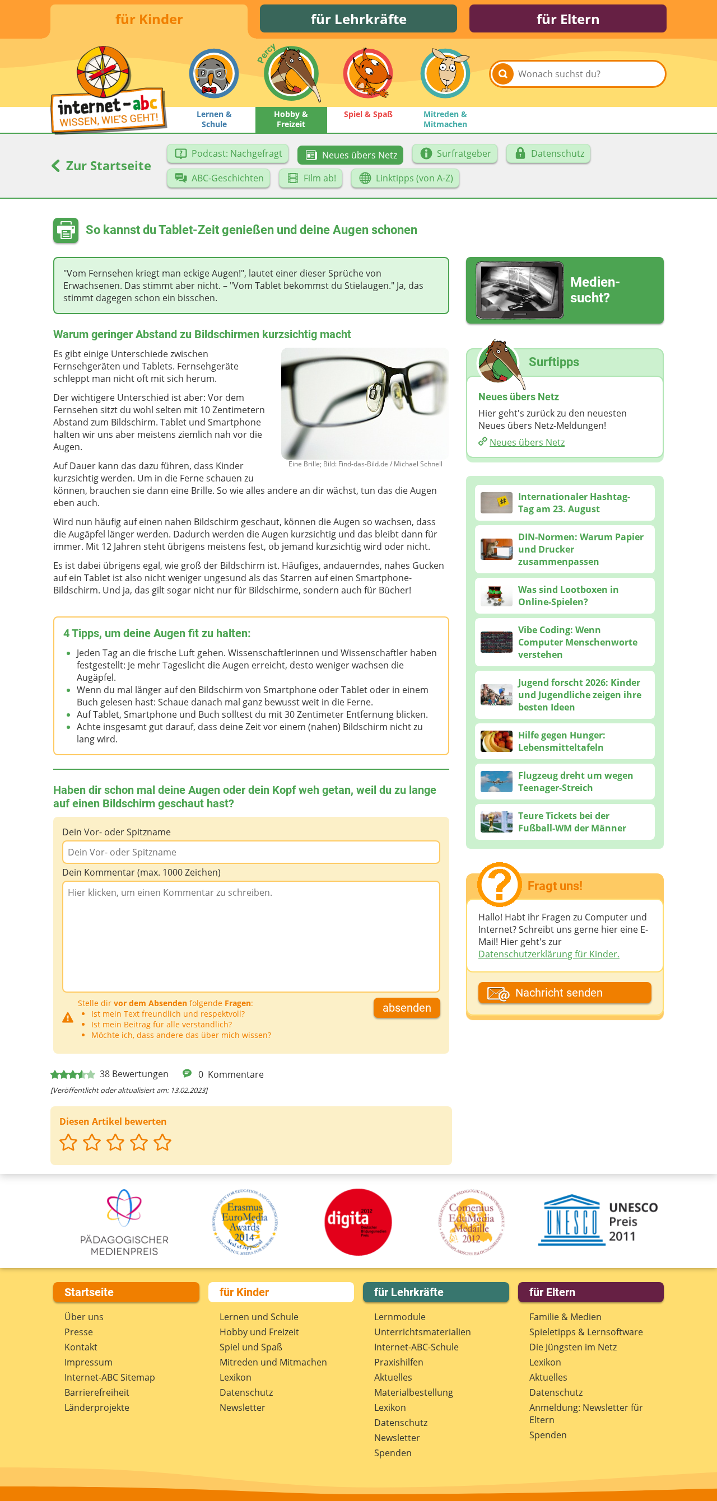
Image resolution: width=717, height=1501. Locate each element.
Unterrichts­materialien (422, 1332)
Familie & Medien (565, 1317)
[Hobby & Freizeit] (291, 73)
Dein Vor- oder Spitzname (116, 832)
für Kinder (149, 19)
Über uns (84, 1317)
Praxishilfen (398, 1362)
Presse (78, 1332)
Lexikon (236, 1377)
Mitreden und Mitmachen (273, 1362)
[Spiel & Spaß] (368, 73)
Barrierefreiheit (96, 1392)
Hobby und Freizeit (259, 1332)
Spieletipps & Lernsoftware (586, 1332)
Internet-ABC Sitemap (109, 1377)
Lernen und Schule (259, 1317)
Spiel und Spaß (251, 1347)
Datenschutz (246, 1392)
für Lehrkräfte (359, 19)
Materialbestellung (413, 1392)
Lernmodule (400, 1317)
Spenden (393, 1453)
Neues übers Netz (527, 442)
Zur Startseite (107, 165)
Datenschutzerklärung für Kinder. (549, 954)
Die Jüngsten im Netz (573, 1347)
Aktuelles (393, 1377)
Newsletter (243, 1407)
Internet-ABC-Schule (416, 1347)
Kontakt (80, 1347)
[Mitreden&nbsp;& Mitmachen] (445, 73)
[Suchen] (503, 74)
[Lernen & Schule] (214, 73)
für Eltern (568, 19)
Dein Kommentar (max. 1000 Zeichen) (141, 872)
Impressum (88, 1362)
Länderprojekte (96, 1407)
